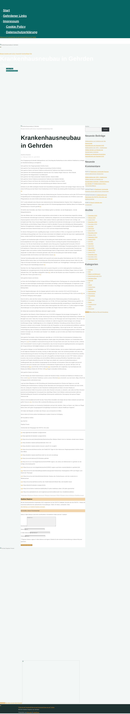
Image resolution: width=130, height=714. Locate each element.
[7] (40, 274)
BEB (89, 272)
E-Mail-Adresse (25, 532)
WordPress (36, 712)
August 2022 (91, 239)
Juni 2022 (90, 243)
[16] (30, 402)
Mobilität (90, 289)
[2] (52, 199)
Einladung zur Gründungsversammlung (95, 154)
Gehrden (24, 495)
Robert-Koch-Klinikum (67, 495)
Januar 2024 (91, 230)
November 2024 (92, 224)
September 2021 (92, 259)
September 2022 (92, 237)
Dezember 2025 (92, 215)
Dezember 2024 (92, 222)
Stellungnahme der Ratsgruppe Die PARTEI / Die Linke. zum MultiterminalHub (96, 197)
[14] (29, 378)
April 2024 (91, 228)
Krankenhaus (25, 53)
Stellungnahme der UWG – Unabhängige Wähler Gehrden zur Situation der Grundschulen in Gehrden (96, 150)
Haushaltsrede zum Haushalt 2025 (94, 156)
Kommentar (24, 526)
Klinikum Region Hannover (36, 495)
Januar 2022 (91, 252)
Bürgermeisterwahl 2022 (7, 53)
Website (23, 536)
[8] (82, 293)
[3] (40, 206)
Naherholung (91, 293)
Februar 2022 (92, 250)
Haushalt (18, 53)
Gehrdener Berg (92, 278)
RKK (58, 495)
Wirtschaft (91, 308)
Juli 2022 (90, 241)
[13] (46, 369)
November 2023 (92, 233)
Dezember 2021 (92, 254)
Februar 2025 (92, 217)
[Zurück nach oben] (0, 705)
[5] (44, 264)
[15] (59, 378)
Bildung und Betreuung (94, 274)
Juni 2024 (90, 226)
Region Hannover (50, 495)
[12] (49, 366)
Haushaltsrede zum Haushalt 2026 (94, 145)
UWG (89, 306)
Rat (31, 53)
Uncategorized (92, 304)
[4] (54, 254)
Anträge (90, 269)
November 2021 (92, 256)
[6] (49, 272)
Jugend (90, 285)
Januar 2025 (91, 220)
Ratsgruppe (91, 300)
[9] (84, 316)
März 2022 (91, 248)
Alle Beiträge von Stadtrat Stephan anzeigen (33, 507)
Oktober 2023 (92, 235)
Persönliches (91, 295)
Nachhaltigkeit (92, 291)
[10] (27, 341)
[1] (21, 191)
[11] (30, 366)
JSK (89, 282)
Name (23, 529)
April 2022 (91, 246)
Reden (90, 302)
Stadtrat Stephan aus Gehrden (11, 39)
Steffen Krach (80, 495)
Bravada (29, 712)
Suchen (87, 126)
